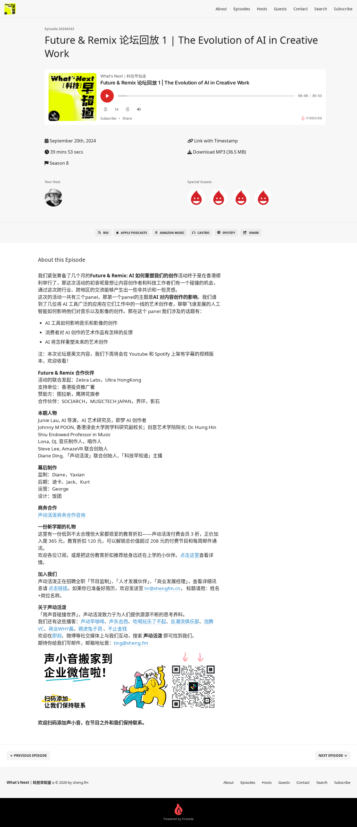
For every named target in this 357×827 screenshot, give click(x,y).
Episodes (241, 8)
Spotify (229, 233)
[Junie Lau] (219, 199)
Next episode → (333, 755)
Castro (203, 233)
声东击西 (118, 621)
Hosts (262, 8)
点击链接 (58, 588)
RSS (105, 233)
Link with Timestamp (215, 141)
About (221, 8)
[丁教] (53, 199)
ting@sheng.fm (131, 643)
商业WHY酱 (61, 628)
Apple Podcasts (134, 233)
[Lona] (241, 199)
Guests (280, 8)
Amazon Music (172, 233)
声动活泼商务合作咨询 (61, 515)
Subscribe (343, 8)
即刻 (57, 635)
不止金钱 (117, 628)
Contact (300, 8)
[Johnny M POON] (196, 199)
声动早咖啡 (92, 621)
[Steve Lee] (263, 199)
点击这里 (189, 555)
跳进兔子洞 (90, 628)
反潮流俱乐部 (185, 621)
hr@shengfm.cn (162, 588)
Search (320, 8)
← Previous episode (28, 755)
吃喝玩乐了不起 (149, 621)
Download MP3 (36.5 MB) (219, 152)
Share (254, 233)
